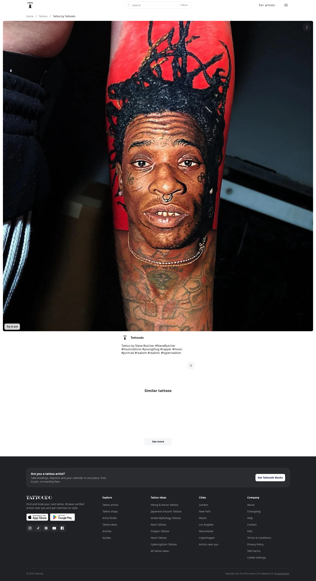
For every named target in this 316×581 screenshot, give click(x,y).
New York (204, 511)
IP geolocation (282, 573)
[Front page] (30, 5)
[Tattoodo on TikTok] (38, 528)
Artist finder (109, 518)
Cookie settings (256, 557)
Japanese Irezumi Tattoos (166, 511)
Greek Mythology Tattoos (166, 518)
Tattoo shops (110, 511)
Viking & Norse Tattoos (164, 505)
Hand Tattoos (159, 537)
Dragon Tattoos (160, 531)
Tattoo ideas (109, 524)
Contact (252, 524)
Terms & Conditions (259, 537)
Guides (106, 537)
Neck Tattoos (158, 524)
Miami (203, 518)
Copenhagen (207, 537)
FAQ (249, 531)
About (251, 505)
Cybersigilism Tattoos (164, 544)
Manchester (206, 531)
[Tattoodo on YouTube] (54, 528)
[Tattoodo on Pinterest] (46, 528)
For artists (267, 5)
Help (250, 518)
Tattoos (184, 5)
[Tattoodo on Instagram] (30, 528)
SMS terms (253, 551)
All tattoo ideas (160, 551)
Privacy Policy (255, 544)
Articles (107, 531)
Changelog (254, 511)
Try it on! (12, 326)
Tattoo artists (110, 505)
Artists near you (208, 544)
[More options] (307, 27)
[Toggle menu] (286, 5)
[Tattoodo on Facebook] (62, 528)
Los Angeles (206, 524)
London (203, 505)
